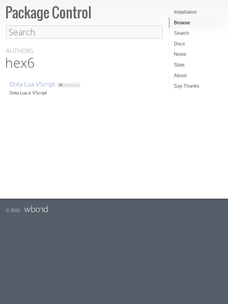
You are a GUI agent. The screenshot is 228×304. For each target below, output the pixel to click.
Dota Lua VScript (32, 84)
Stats (179, 64)
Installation (185, 12)
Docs (179, 43)
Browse (182, 22)
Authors (19, 51)
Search (181, 33)
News (180, 54)
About (180, 75)
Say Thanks (186, 85)
